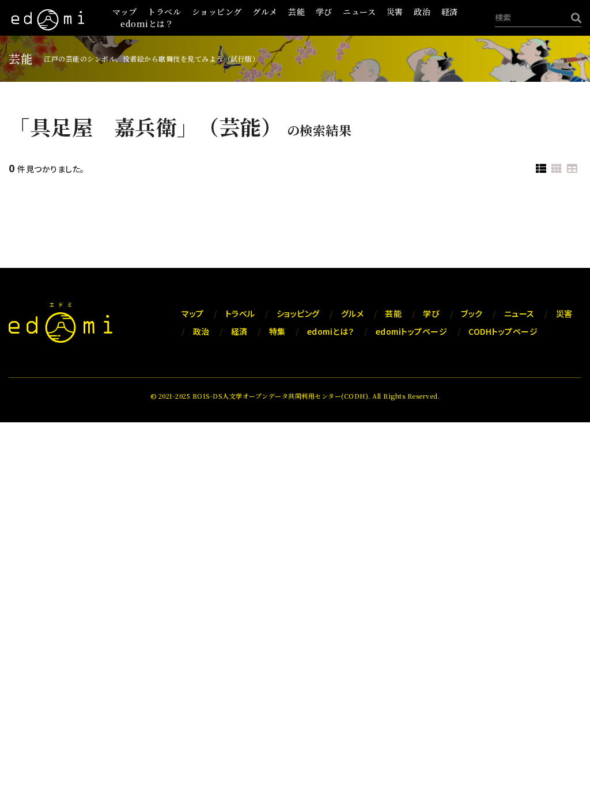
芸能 (296, 11)
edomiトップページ (412, 331)
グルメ (265, 11)
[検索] (573, 18)
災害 (395, 11)
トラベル (164, 11)
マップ (124, 11)
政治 (422, 11)
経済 (449, 11)
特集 (277, 331)
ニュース (359, 11)
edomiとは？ (146, 23)
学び (324, 11)
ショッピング (217, 11)
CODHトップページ (503, 331)
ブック (472, 313)
